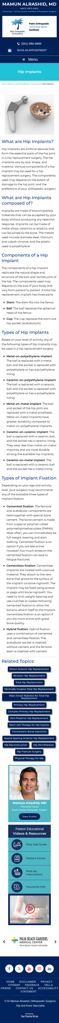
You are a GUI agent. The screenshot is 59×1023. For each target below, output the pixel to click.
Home (5, 84)
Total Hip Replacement (29, 682)
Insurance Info (35, 886)
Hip (21, 84)
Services (14, 84)
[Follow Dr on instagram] (39, 968)
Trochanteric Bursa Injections (29, 731)
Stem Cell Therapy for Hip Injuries (29, 724)
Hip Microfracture (43, 744)
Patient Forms (35, 858)
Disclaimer (27, 981)
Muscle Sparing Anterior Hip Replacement (29, 738)
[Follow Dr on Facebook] (9, 969)
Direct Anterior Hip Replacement (29, 669)
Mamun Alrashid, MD (30, 803)
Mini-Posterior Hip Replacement (29, 718)
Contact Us (24, 988)
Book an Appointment (32, 50)
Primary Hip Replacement (29, 704)
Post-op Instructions (34, 873)
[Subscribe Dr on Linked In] (49, 969)
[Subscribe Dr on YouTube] (29, 969)
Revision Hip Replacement (29, 675)
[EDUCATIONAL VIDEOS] (29, 909)
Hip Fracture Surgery (29, 751)
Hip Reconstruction (15, 744)
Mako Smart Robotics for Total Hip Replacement (29, 697)
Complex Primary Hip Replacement (29, 711)
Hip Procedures (33, 84)
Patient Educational (29, 831)
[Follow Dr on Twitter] (19, 969)
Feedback (32, 985)
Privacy (47, 981)
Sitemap (14, 985)
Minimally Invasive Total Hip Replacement (29, 689)
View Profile (29, 816)
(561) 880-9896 (31, 43)
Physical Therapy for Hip (29, 758)
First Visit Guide (36, 844)
